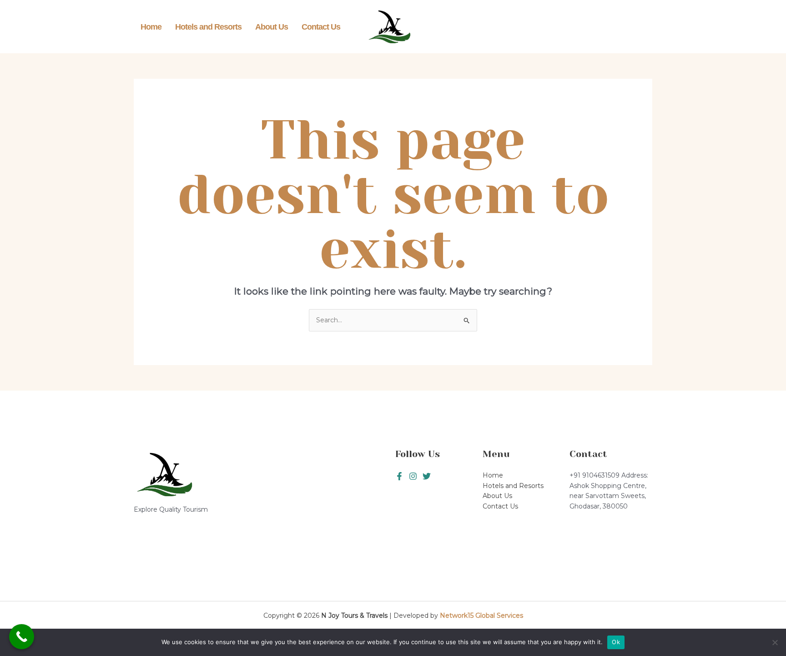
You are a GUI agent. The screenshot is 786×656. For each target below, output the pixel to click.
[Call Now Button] (21, 636)
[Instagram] (427, 476)
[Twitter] (413, 476)
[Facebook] (399, 476)
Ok (616, 642)
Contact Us (321, 26)
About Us (271, 26)
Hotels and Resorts (208, 26)
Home (151, 26)
